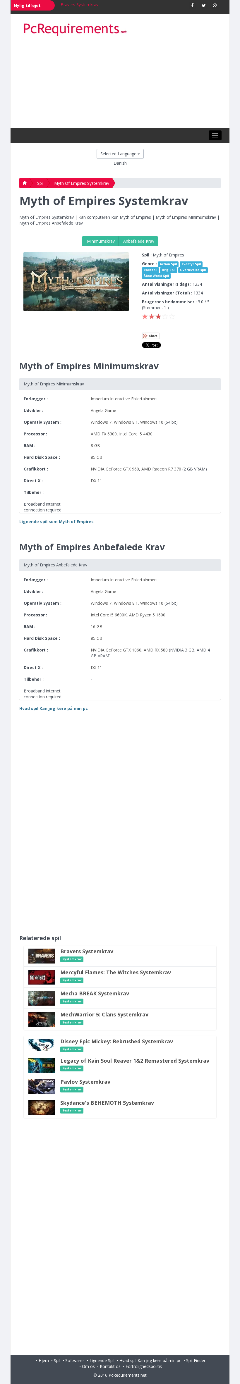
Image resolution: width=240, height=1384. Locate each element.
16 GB (96, 626)
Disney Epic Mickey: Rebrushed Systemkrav (116, 1041)
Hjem (44, 1360)
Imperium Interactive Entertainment (124, 398)
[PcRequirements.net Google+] (215, 5)
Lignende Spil (102, 1360)
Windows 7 (101, 422)
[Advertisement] (120, 84)
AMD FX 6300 (104, 434)
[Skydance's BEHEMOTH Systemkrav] (41, 1106)
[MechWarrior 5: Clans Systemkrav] (41, 1018)
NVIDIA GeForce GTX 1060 (116, 650)
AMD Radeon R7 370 (161, 469)
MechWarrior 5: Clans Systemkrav (104, 1014)
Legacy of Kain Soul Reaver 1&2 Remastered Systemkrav (134, 1060)
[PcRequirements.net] (120, 30)
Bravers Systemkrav (79, 4)
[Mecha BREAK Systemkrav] (41, 997)
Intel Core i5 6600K (109, 615)
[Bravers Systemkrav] (41, 955)
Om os (88, 1366)
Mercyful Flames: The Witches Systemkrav (115, 972)
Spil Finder (195, 1360)
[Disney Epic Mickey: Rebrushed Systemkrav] (41, 1044)
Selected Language (119, 153)
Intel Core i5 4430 (135, 434)
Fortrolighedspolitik (144, 1366)
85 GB (96, 457)
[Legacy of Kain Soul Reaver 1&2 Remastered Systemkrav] (41, 1065)
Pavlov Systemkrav (85, 1081)
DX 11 (96, 480)
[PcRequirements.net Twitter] (204, 5)
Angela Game (103, 410)
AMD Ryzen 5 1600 (147, 615)
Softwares (75, 1360)
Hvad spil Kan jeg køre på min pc (150, 1360)
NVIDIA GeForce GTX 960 (115, 469)
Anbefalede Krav (138, 241)
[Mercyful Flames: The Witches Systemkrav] (41, 976)
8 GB (95, 445)
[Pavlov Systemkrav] (41, 1086)
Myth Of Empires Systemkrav (81, 183)
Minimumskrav (100, 241)
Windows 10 (151, 422)
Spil (40, 183)
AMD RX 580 (156, 650)
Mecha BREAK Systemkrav (94, 993)
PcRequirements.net (128, 1375)
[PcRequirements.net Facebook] (192, 5)
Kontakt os (110, 1366)
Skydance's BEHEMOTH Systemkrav (107, 1102)
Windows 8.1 (126, 422)
